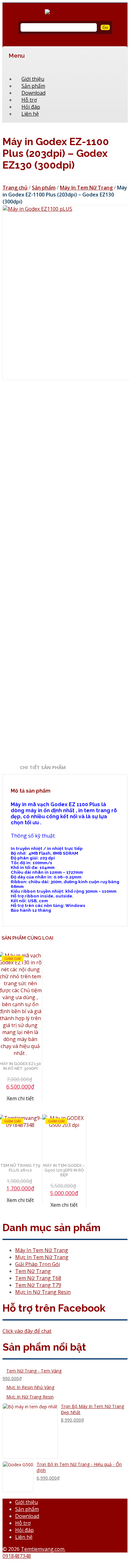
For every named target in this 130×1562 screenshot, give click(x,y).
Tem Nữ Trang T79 (38, 1285)
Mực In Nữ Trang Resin (43, 1292)
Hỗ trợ (23, 1523)
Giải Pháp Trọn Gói (37, 1264)
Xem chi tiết (64, 1204)
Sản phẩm (44, 187)
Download (27, 1516)
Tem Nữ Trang (33, 1271)
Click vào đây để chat (27, 1330)
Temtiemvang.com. (43, 1549)
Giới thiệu (26, 1502)
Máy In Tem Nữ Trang (86, 187)
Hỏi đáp (24, 1530)
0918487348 (17, 1555)
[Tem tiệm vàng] (65, 12)
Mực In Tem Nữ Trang (41, 1257)
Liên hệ (30, 113)
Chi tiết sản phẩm (43, 767)
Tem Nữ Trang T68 (38, 1278)
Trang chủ (15, 187)
